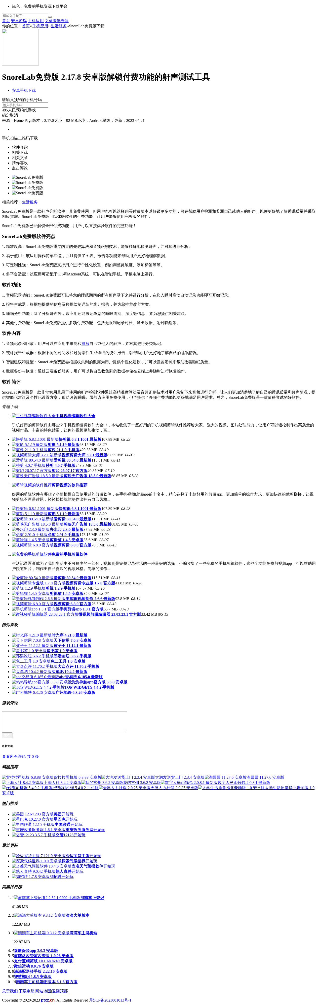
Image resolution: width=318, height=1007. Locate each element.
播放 (85, 343)
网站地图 (43, 991)
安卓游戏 (19, 21)
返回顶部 (60, 991)
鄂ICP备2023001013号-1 (110, 1000)
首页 (6, 21)
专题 (65, 21)
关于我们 (10, 991)
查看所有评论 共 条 (20, 756)
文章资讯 (53, 21)
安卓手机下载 (24, 90)
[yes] (50, 17)
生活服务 (59, 26)
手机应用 (36, 21)
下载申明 (27, 991)
